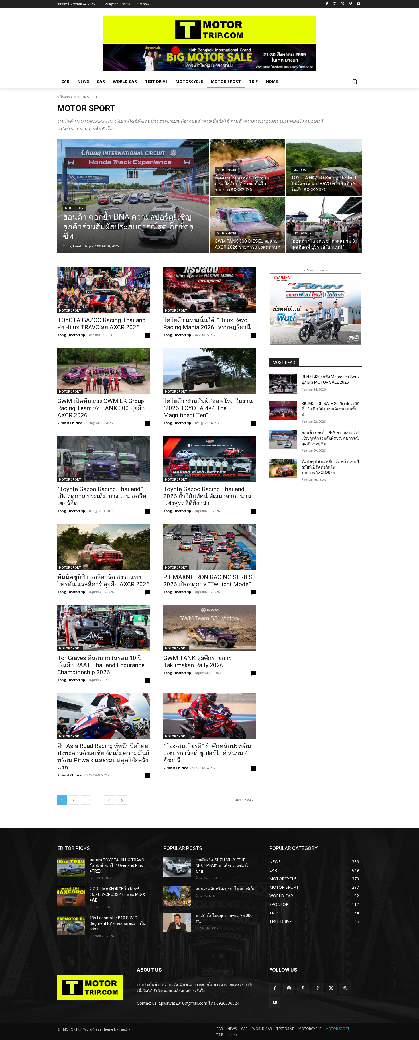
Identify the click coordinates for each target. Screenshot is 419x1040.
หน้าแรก (63, 97)
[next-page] (122, 800)
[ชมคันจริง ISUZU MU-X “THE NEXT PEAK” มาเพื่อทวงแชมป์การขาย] (177, 867)
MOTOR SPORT (74, 208)
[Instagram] (334, 4)
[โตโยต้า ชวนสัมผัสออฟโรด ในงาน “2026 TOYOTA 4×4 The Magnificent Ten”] (209, 371)
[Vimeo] (350, 4)
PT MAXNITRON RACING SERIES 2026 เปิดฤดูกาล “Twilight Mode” (208, 581)
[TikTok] (317, 988)
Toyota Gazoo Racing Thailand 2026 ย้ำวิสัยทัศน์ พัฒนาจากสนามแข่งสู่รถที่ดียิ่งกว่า (207, 496)
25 (109, 800)
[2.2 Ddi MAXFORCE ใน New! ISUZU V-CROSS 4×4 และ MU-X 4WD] (71, 896)
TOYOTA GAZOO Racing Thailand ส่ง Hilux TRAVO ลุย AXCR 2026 (101, 324)
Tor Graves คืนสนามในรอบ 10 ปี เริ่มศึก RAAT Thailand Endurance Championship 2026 (101, 665)
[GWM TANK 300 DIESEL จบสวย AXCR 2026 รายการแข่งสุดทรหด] (247, 225)
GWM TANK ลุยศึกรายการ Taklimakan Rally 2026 (197, 662)
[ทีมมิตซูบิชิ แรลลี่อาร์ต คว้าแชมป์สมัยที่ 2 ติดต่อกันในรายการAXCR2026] (247, 167)
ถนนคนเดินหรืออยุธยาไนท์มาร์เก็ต (225, 888)
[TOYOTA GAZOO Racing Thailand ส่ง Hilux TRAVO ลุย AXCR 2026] (103, 290)
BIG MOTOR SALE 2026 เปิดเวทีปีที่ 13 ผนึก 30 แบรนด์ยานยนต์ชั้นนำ (330, 409)
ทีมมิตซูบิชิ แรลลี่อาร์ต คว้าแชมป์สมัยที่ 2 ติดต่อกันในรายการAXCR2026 (330, 467)
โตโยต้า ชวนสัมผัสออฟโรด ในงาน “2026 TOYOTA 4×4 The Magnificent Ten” (208, 408)
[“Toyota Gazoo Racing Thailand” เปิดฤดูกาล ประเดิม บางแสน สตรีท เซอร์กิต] (103, 459)
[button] (355, 81)
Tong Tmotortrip (71, 335)
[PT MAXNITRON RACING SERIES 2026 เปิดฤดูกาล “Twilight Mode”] (209, 547)
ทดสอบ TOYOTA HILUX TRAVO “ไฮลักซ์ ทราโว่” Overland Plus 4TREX (117, 865)
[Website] (345, 988)
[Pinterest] (302, 988)
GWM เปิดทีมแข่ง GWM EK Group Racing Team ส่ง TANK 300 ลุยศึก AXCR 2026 (101, 408)
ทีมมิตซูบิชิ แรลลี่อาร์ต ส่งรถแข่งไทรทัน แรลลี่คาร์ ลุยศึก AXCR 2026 (103, 581)
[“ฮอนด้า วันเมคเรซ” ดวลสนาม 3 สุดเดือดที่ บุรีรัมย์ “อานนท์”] (324, 225)
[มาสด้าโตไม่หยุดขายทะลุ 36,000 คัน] (177, 922)
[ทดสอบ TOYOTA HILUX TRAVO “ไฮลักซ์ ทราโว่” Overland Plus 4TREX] (71, 867)
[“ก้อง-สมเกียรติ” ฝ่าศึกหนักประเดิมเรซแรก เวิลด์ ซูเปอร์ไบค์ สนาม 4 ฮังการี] (209, 716)
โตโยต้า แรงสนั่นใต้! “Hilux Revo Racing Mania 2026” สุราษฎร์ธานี (207, 324)
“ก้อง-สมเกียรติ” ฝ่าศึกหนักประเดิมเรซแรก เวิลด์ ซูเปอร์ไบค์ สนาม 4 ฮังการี (207, 753)
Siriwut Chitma (69, 423)
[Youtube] (358, 4)
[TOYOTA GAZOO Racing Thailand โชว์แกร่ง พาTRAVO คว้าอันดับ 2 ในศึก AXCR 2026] (324, 167)
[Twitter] (342, 4)
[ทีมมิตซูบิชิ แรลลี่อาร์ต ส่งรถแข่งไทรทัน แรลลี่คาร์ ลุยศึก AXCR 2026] (103, 547)
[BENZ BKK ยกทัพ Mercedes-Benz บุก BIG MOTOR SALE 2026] (283, 384)
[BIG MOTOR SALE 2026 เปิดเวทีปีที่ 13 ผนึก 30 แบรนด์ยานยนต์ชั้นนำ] (283, 410)
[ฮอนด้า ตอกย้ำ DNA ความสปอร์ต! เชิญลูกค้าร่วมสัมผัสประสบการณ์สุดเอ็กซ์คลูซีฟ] (133, 196)
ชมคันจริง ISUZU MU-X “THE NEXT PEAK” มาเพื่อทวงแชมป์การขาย (225, 865)
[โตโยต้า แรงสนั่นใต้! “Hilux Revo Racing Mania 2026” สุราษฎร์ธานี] (209, 290)
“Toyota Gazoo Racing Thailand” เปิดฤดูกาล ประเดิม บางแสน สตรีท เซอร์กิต (101, 496)
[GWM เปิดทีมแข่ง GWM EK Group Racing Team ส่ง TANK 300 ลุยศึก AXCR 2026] (103, 371)
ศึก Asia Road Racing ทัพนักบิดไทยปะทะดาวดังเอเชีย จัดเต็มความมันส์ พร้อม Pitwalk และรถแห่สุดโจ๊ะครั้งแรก (103, 757)
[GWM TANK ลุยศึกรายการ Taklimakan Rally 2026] (209, 628)
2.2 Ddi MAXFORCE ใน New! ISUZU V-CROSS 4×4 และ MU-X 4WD (117, 894)
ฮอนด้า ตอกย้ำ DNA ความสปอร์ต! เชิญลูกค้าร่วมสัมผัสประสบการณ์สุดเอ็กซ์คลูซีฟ (330, 438)
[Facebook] (327, 4)
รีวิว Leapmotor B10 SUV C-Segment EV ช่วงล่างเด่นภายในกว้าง (118, 923)
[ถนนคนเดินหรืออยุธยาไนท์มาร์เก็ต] (177, 896)
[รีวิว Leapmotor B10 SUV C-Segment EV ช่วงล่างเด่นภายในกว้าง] (71, 925)
